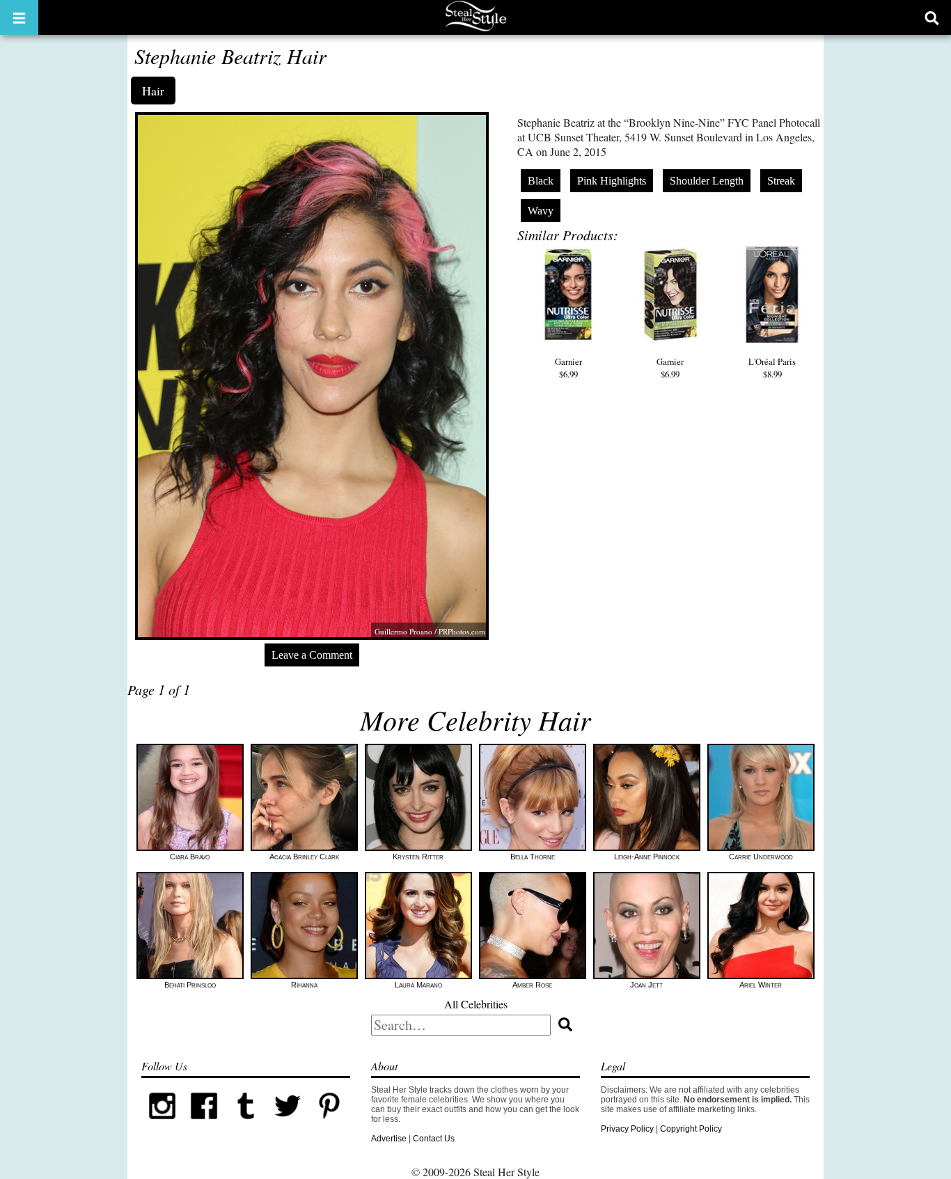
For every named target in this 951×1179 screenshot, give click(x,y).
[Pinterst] (329, 1124)
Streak (781, 181)
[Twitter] (287, 1124)
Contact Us (434, 1138)
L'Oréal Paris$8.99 (772, 367)
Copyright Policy (691, 1129)
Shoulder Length (707, 181)
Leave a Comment (312, 655)
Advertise (389, 1138)
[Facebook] (204, 1124)
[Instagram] (162, 1124)
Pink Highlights (611, 181)
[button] (19, 17)
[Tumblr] (246, 1124)
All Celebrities (476, 1004)
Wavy (540, 211)
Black (540, 181)
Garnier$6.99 (568, 367)
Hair (153, 90)
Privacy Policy (627, 1129)
